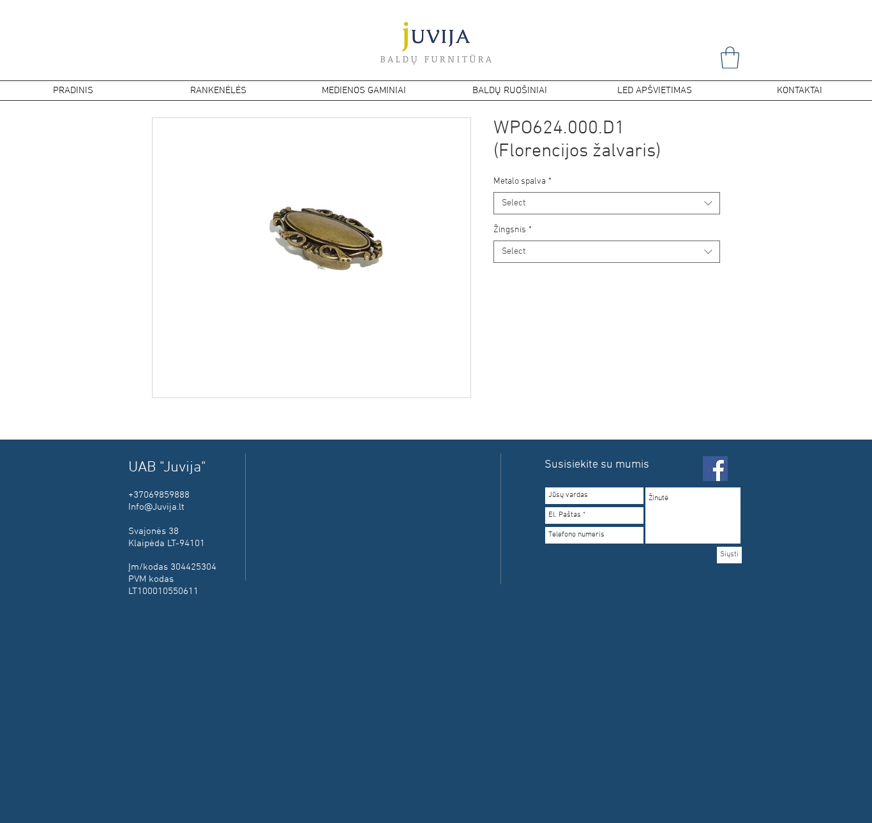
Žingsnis (512, 230)
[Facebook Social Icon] (715, 468)
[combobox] (606, 203)
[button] (730, 58)
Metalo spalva (522, 181)
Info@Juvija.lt (156, 507)
